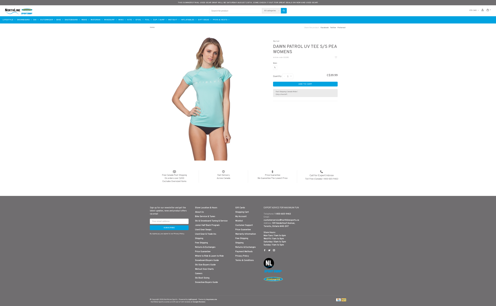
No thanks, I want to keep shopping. (267, 167)
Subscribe (293, 160)
